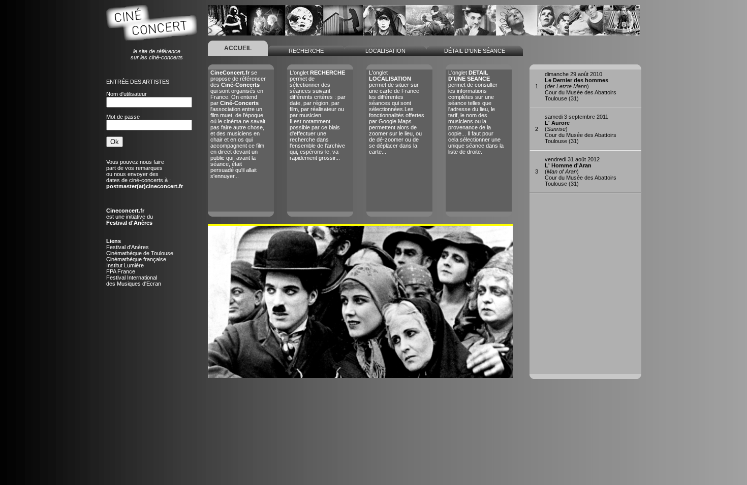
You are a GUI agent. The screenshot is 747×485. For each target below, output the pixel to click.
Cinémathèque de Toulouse (139, 253)
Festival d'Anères (127, 247)
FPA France (120, 271)
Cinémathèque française (136, 259)
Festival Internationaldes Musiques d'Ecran (133, 280)
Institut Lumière (125, 265)
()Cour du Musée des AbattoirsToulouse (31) (580, 86)
